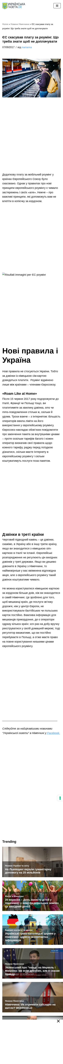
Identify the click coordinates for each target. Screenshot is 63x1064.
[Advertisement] (31, 139)
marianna (27, 47)
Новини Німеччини (20, 24)
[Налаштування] (60, 798)
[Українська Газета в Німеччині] (13, 5)
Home (5, 24)
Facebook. (53, 733)
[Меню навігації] (57, 5)
